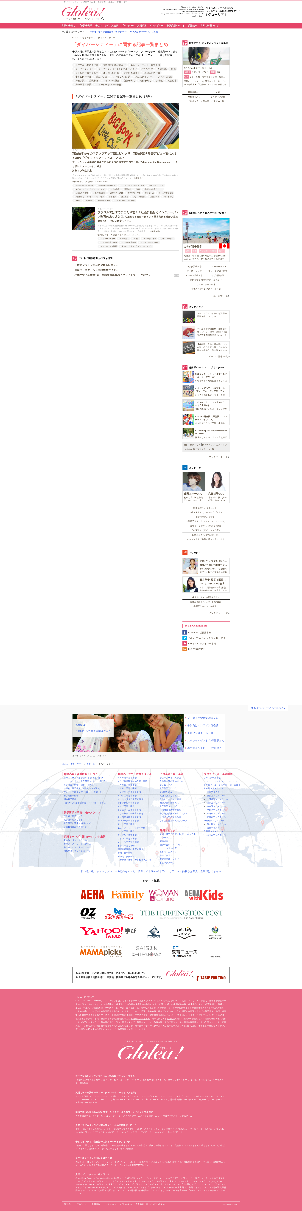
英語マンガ (101, 77)
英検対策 (143, 1162)
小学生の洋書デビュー (87, 73)
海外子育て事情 (83, 84)
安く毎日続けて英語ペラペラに (195, 1162)
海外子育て (145, 80)
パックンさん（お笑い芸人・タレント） (206, 539)
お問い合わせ (125, 1204)
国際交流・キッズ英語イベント (78, 851)
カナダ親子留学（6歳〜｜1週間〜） (81, 785)
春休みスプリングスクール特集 (206, 289)
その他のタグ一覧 (126, 856)
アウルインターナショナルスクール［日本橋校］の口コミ (173, 1184)
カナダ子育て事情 (126, 806)
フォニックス (166, 785)
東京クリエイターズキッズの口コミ (125, 1184)
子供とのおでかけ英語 (170, 799)
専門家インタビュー (140, 1018)
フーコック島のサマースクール (150, 1099)
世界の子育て (68, 25)
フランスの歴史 (111, 80)
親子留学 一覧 (220, 296)
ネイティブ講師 (217, 97)
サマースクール (106, 1015)
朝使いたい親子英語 (169, 803)
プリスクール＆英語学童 (133, 25)
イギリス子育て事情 (127, 785)
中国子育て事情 (125, 853)
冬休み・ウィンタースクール (77, 847)
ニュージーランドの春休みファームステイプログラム (131, 1116)
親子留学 (209, 1011)
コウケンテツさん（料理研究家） (206, 526)
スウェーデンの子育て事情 (130, 813)
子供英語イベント (176, 25)
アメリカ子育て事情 (127, 777)
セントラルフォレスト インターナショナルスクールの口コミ (137, 1181)
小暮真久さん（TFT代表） (205, 606)
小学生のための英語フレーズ (173, 820)
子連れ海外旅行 (148, 1011)
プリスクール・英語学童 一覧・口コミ (222, 785)
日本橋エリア (208, 444)
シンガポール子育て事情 (129, 810)
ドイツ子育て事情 (126, 824)
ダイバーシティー (106, 38)
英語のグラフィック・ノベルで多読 (153, 77)
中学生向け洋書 (83, 77)
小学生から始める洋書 (87, 65)
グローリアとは (69, 19)
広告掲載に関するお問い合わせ (150, 1204)
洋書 (173, 69)
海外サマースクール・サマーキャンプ (121, 1080)
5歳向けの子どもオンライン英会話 (164, 1145)
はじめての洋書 (111, 73)
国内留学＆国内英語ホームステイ (206, 280)
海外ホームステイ (168, 852)
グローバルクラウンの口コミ (89, 1129)
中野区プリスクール (216, 810)
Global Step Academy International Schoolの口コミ (99, 1178)
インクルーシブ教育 (109, 246)
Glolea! (75, 38)
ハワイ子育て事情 (126, 831)
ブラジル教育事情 (129, 242)
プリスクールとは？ (213, 777)
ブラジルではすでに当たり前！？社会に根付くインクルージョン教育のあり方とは (138, 216)
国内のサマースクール (86, 1102)
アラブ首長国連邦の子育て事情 (132, 781)
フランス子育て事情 (127, 838)
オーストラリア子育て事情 (130, 799)
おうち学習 (147, 69)
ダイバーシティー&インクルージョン (117, 69)
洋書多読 (80, 80)
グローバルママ (167, 837)
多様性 (159, 80)
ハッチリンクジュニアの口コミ (137, 1132)
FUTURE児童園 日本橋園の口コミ (139, 1190)
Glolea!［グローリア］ (72, 764)
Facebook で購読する (199, 632)
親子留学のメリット (73, 820)
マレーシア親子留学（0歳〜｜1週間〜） (83, 792)
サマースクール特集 (205, 284)
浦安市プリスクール (216, 835)
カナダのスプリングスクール (89, 1116)
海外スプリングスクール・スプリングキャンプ (165, 1080)
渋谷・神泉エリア (192, 444)
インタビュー (156, 25)
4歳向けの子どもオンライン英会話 (128, 1145)
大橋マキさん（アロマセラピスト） (206, 512)
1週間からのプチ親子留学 (88, 1080)
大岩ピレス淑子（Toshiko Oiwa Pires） (126, 235)
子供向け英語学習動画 (170, 810)
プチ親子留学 (85, 25)
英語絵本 (192, 25)
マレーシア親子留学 (217, 271)
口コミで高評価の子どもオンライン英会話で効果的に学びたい (119, 1165)
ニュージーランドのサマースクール (156, 1096)
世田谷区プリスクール (217, 799)
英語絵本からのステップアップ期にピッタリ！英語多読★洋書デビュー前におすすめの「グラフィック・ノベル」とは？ (125, 162)
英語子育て (129, 80)
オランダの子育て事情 (128, 803)
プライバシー (82, 1204)
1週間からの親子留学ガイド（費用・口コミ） (85, 803)
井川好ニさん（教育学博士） (206, 597)
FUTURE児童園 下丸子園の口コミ (185, 1187)
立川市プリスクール (216, 817)
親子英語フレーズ (168, 806)
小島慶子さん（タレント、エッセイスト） (206, 521)
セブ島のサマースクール (210, 1099)
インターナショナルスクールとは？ (221, 781)
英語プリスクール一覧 (200, 733)
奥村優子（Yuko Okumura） (97, 182)
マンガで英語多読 (121, 77)
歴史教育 (93, 80)
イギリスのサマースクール (123, 1096)
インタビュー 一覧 (218, 613)
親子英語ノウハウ (168, 788)
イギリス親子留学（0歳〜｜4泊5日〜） (82, 788)
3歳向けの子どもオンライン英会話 (92, 1145)
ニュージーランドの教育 (108, 84)
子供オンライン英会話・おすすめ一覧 (206, 101)
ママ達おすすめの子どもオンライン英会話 (204, 1145)
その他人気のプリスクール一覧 (199, 449)
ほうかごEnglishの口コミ (107, 1132)
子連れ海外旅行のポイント (76, 827)
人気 (218, 92)
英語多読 (162, 69)
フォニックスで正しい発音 (163, 1162)
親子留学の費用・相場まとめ (77, 823)
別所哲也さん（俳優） (206, 517)
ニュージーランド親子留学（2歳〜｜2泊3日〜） (87, 781)
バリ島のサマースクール (120, 1099)
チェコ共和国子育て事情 (129, 817)
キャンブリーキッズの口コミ (169, 1132)
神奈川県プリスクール (214, 820)
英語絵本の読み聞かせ (114, 65)
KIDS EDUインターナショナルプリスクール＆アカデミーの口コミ (158, 1178)
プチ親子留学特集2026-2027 (203, 718)
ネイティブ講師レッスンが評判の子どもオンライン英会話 (105, 1148)
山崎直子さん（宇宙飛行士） (206, 535)
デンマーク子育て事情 (128, 820)
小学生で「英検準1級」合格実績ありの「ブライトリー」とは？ (111, 275)
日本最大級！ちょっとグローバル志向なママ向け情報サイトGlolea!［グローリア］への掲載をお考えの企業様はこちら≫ (151, 871)
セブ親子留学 (218, 275)
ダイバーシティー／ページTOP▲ (268, 708)
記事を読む (138, 178)
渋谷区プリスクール (216, 795)
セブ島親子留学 (71, 795)
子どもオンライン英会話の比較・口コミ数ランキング (109, 1022)
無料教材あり (194, 97)
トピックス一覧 (167, 862)
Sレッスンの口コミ (165, 1129)
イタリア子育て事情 (127, 788)
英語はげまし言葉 (168, 795)
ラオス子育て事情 (126, 845)
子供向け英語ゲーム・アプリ (173, 813)
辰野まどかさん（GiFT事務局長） (206, 602)
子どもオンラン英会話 (201, 1080)
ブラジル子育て (167, 239)
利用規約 (96, 1204)
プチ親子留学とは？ (73, 816)
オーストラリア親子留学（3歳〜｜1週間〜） (85, 777)
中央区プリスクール (216, 806)
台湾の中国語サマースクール (182, 1099)
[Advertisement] (125, 313)
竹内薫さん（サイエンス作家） (206, 530)
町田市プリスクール (216, 813)
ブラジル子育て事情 (109, 242)
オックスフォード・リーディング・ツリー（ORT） (111, 1162)
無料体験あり (194, 92)
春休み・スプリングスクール (77, 844)
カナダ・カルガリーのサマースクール (195, 1096)
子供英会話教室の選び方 (171, 781)
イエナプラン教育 (168, 848)
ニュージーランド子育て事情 (145, 65)
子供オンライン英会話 (106, 25)
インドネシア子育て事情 (129, 792)
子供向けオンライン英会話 (202, 725)
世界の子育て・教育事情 (146, 1015)
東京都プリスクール (213, 788)
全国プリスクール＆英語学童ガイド (95, 270)
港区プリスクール (215, 792)
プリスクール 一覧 (218, 457)
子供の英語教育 (132, 73)
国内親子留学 (70, 799)
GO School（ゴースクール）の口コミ (195, 1129)
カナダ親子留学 (194, 266)
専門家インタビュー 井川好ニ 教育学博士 (206, 748)
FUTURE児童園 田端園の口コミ (104, 1190)
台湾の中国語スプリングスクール (176, 1116)
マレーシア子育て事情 (128, 842)
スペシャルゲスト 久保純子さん (205, 740)
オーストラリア (194, 271)
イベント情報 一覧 (218, 356)
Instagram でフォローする (202, 643)
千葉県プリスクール (213, 831)
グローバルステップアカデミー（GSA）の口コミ (129, 1129)
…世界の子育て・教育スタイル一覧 (135, 860)
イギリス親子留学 (194, 275)
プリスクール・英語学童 (180, 1022)
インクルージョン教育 (150, 242)
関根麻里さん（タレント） (206, 508)
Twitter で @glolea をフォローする (207, 638)
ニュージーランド (218, 266)
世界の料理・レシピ (169, 859)
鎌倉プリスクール (215, 828)
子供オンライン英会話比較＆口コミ (95, 265)
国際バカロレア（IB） (170, 845)
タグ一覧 (96, 19)
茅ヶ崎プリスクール (216, 824)
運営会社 (68, 1204)
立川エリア (221, 444)
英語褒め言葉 (166, 792)
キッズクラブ (166, 855)
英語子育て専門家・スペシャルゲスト (178, 834)
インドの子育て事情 (127, 795)
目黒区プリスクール (216, 803)
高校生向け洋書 (152, 73)
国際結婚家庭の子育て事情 (130, 849)
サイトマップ (84, 19)
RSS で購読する (196, 649)
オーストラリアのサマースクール (91, 1096)
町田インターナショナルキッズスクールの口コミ (142, 1187)
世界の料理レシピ (209, 25)
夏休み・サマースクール (75, 840)
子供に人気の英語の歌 (170, 817)
